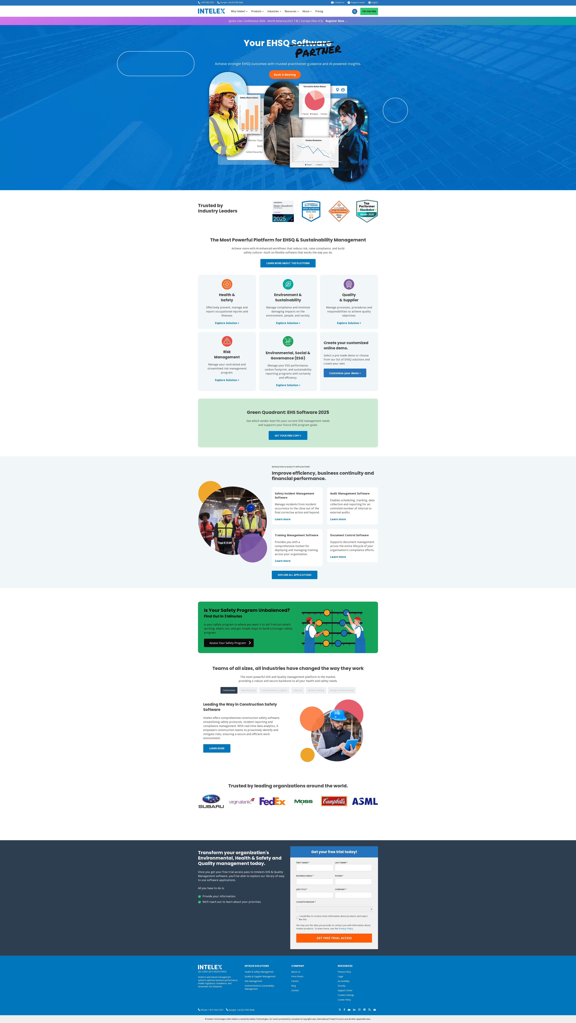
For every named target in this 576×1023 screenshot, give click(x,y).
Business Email (305, 875)
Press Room (297, 976)
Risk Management (253, 981)
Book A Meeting (285, 74)
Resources (290, 11)
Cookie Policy (344, 999)
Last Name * (341, 862)
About (305, 11)
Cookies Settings (346, 995)
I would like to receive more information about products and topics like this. (333, 918)
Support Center (358, 2)
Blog (293, 985)
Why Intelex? (238, 11)
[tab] (228, 690)
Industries (273, 11)
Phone (339, 875)
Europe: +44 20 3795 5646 (231, 2)
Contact (295, 990)
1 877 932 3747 (207, 2)
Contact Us (339, 2)
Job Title (301, 889)
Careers (295, 981)
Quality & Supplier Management (260, 976)
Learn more (283, 519)
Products (256, 11)
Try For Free (369, 11)
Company (340, 889)
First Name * (302, 862)
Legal (340, 976)
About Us (295, 971)
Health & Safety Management (259, 971)
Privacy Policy (346, 928)
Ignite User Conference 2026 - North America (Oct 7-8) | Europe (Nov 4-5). (288, 21)
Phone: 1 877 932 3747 (211, 1009)
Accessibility (343, 981)
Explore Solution (227, 323)
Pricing (319, 11)
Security (341, 985)
